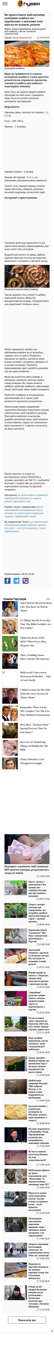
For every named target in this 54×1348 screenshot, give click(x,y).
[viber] (25, 581)
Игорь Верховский (22, 37)
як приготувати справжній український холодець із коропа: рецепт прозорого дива (26, 498)
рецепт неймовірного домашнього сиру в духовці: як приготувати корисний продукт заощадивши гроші (24, 511)
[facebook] (7, 581)
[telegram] (17, 581)
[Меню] (5, 3)
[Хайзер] (28, 3)
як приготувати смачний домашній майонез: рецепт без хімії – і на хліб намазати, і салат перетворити (26, 526)
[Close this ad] (52, 1331)
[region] (27, 148)
